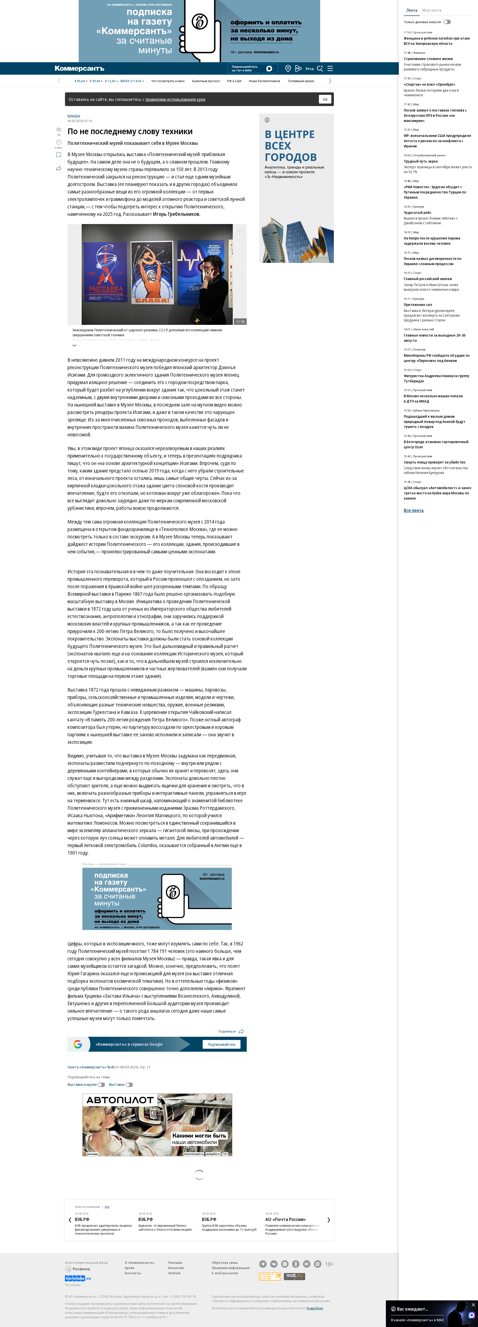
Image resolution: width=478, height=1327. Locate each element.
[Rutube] (306, 1264)
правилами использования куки (175, 99)
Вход (310, 68)
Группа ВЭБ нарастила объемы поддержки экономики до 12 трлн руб (229, 1227)
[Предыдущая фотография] (72, 275)
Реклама (175, 1262)
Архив (129, 1268)
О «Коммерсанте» (140, 1262)
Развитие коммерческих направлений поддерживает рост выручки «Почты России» (292, 1229)
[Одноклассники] (295, 1264)
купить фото (148, 339)
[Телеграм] (263, 1264)
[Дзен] (285, 1264)
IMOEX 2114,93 (130, 81)
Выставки (116, 1084)
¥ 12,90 (110, 81)
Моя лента (431, 10)
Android (174, 1273)
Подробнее (314, 1308)
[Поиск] (320, 68)
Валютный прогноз (206, 81)
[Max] (317, 1264)
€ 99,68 (95, 81)
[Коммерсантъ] (79, 68)
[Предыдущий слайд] (70, 1220)
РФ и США (234, 81)
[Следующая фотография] (242, 275)
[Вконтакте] (274, 1264)
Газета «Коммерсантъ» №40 (91, 1066)
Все (107, 1207)
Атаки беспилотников (264, 81)
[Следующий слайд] (329, 1220)
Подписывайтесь (222, 1044)
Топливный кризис (301, 81)
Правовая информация (230, 1268)
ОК (325, 99)
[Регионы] (288, 68)
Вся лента (413, 510)
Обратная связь (225, 1262)
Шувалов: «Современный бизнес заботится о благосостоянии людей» (165, 1227)
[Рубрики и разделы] (330, 68)
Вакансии (176, 1268)
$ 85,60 (80, 81)
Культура (73, 115)
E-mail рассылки (225, 1273)
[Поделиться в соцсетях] (59, 168)
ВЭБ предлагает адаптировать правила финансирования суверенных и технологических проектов (103, 1229)
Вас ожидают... (412, 1309)
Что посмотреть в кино (168, 81)
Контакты (133, 1273)
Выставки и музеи (82, 1084)
